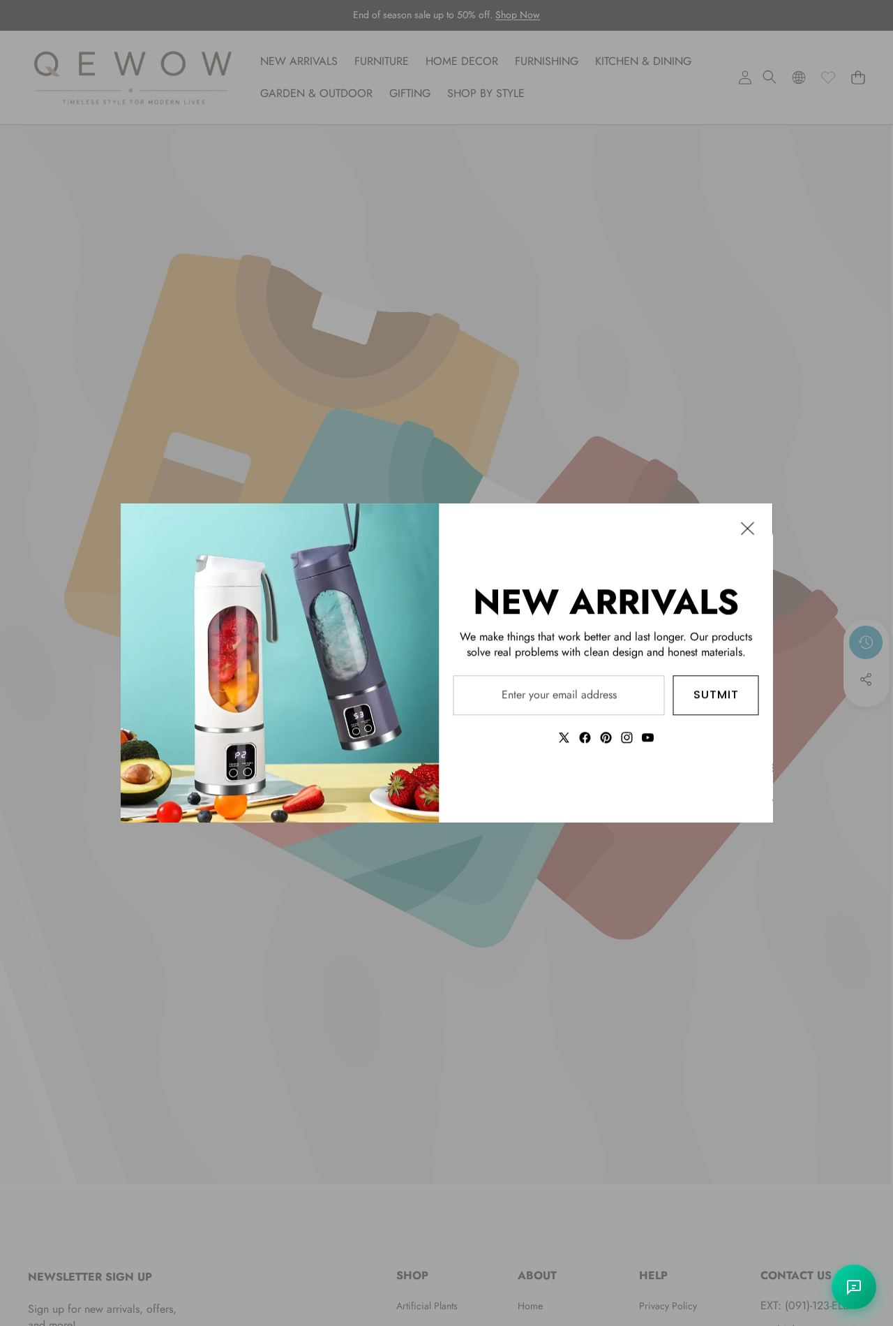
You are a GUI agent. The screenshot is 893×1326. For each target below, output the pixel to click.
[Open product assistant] (854, 1287)
